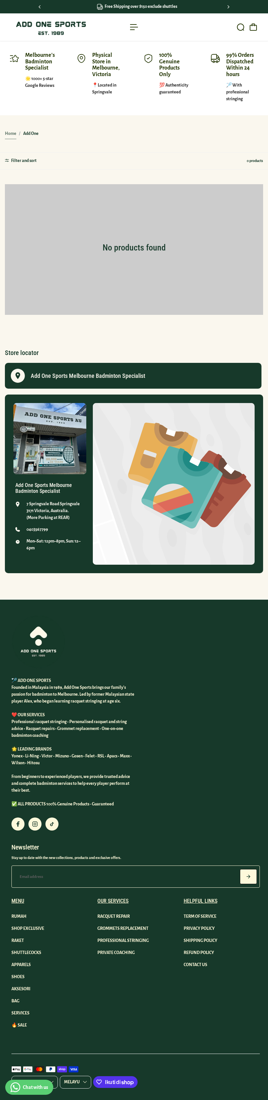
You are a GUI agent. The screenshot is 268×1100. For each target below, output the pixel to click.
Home (10, 133)
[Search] (240, 27)
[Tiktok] (52, 824)
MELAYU (72, 1082)
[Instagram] (35, 824)
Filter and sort (23, 160)
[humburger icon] (134, 27)
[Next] (228, 7)
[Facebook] (18, 824)
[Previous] (40, 7)
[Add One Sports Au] (51, 27)
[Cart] (253, 27)
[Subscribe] (248, 876)
